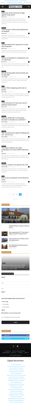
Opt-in (3, 310)
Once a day (5, 301)
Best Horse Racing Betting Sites (16, 400)
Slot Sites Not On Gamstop (16, 368)
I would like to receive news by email (11, 313)
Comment (4, 27)
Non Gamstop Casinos (16, 382)
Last (2, 288)
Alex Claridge (4, 76)
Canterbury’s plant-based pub (12, 220)
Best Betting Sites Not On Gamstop (16, 398)
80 (13, 194)
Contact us (26, 352)
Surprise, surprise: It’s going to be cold (15, 165)
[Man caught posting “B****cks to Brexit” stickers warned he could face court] (5, 234)
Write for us (13, 352)
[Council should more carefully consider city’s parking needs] (5, 240)
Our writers (20, 352)
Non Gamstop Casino (16, 364)
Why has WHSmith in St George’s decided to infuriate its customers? (14, 119)
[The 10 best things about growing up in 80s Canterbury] (5, 246)
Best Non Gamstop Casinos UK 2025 (16, 366)
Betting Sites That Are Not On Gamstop (16, 375)
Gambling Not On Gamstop (16, 386)
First (3, 283)
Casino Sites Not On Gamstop (16, 371)
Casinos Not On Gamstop (17, 3)
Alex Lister (4, 153)
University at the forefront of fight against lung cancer (13, 14)
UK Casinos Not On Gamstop (16, 402)
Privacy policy (8, 351)
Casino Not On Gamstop (16, 391)
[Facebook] (13, 346)
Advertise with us (6, 352)
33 (17, 221)
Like (27, 335)
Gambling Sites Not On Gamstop (14, 2)
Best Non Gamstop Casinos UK (16, 369)
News (3, 11)
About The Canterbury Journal (18, 351)
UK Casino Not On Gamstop (16, 393)
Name (4, 277)
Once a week (6, 304)
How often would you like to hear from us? (13, 298)
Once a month (6, 307)
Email (3, 292)
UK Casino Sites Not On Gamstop (16, 389)
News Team (4, 16)
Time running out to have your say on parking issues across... (14, 104)
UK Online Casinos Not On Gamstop (16, 378)
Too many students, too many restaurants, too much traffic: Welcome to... (15, 149)
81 (16, 194)
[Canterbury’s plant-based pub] (15, 215)
